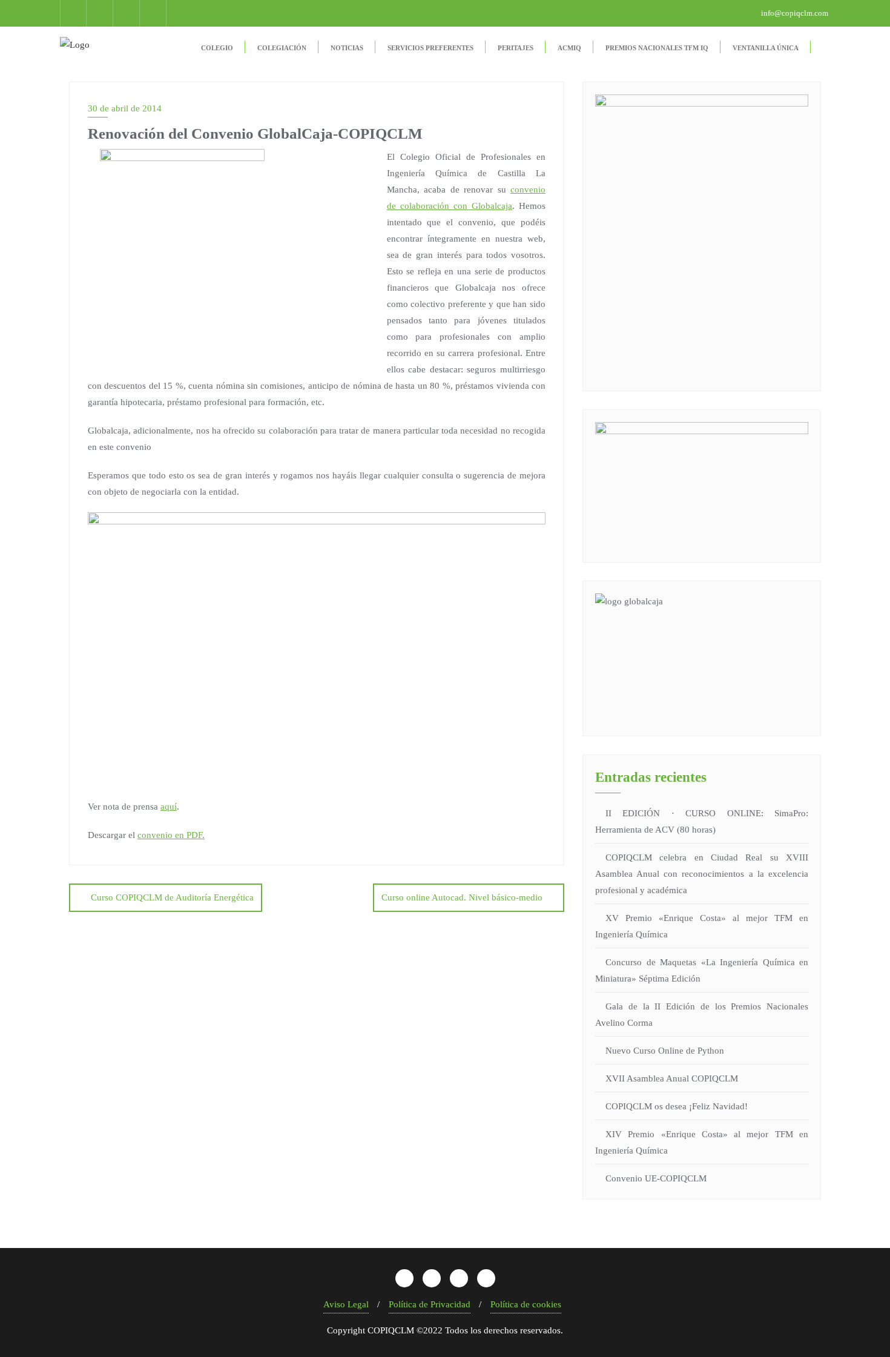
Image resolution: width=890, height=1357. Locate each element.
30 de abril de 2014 (125, 108)
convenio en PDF (169, 835)
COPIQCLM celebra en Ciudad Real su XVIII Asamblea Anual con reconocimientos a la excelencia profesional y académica (701, 874)
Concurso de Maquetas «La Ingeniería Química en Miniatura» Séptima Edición (701, 970)
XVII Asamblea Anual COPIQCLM (671, 1078)
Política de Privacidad (429, 1304)
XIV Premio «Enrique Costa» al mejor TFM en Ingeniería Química (701, 1142)
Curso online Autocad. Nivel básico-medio (461, 897)
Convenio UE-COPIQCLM (656, 1178)
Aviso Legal (346, 1304)
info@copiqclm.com (793, 13)
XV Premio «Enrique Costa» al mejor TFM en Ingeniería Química (701, 926)
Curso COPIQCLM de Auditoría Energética (172, 897)
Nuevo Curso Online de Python (664, 1050)
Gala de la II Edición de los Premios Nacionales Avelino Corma (701, 1015)
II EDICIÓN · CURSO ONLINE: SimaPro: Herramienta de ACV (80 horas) (701, 821)
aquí (168, 806)
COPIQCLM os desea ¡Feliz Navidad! (676, 1106)
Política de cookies (525, 1304)
